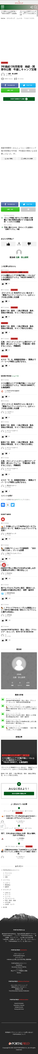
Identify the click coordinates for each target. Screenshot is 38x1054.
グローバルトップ (19, 954)
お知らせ (7, 892)
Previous (1, 13)
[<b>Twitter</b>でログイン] (13, 505)
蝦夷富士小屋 (19, 989)
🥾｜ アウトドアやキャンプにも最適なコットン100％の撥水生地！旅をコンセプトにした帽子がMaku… (18, 609)
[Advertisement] (19, 39)
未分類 (5, 907)
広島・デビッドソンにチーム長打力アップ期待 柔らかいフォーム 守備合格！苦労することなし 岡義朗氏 (18, 344)
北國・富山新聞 (19, 677)
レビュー (7, 875)
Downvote (29, 244)
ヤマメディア (19, 3)
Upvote (8, 244)
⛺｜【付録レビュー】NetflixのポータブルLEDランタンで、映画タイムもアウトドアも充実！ (18, 528)
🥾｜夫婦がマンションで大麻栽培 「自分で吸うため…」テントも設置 (18, 549)
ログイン (18, 499)
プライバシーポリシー (17, 1032)
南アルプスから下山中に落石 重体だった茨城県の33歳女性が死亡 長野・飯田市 (18, 589)
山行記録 (7, 902)
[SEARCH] (35, 7)
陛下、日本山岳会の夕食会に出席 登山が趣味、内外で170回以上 (19, 834)
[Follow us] (31, 7)
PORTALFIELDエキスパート (11, 870)
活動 (6, 877)
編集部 (7, 887)
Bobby (19, 973)
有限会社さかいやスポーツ (19, 987)
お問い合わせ (28, 1032)
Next (37, 13)
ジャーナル (6, 880)
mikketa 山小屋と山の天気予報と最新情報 (19, 959)
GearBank (19, 965)
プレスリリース (9, 898)
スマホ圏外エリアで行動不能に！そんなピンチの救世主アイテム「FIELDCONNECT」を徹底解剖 (9, 12)
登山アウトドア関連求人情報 (19, 971)
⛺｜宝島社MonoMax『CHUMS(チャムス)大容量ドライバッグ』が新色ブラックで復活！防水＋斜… (19, 851)
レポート (7, 883)
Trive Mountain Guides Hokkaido (19, 991)
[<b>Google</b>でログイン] (8, 505)
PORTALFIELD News (19, 956)
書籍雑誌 (7, 885)
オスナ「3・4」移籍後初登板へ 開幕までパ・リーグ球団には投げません (18, 360)
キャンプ (7, 894)
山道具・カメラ (23, 272)
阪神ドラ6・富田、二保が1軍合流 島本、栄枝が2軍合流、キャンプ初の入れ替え (18, 311)
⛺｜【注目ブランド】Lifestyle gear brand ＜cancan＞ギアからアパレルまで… (18, 817)
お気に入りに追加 (28, 158)
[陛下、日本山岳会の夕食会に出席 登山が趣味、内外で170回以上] (19, 826)
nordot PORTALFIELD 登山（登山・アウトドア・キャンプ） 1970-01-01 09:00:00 (19, 630)
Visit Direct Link (17, 99)
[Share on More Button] (28, 90)
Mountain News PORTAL (19, 967)
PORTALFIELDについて (15, 941)
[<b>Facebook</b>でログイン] (3, 505)
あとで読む (10, 158)
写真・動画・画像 (10, 900)
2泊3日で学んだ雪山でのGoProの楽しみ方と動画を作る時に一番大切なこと (18, 569)
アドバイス (8, 873)
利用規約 (7, 1032)
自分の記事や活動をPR (19, 793)
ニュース (4, 272)
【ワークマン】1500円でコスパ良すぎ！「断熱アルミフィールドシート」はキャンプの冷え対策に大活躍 (28, 13)
